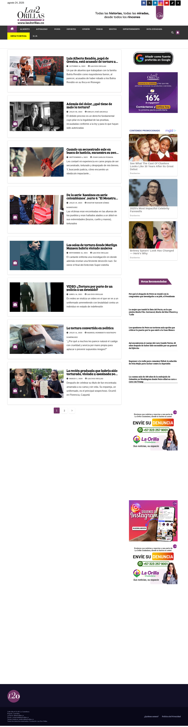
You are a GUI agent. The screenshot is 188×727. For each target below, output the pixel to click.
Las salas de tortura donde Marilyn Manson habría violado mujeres (92, 246)
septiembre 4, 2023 (78, 157)
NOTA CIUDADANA (154, 29)
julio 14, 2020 (76, 332)
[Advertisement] (153, 473)
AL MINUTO (25, 29)
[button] (172, 32)
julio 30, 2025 (76, 111)
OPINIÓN (86, 29)
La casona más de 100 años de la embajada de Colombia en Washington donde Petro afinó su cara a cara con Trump (153, 379)
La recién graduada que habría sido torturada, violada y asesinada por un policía (92, 373)
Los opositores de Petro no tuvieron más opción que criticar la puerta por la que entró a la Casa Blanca (152, 328)
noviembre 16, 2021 (78, 253)
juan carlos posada (103, 157)
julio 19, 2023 (76, 202)
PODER (57, 29)
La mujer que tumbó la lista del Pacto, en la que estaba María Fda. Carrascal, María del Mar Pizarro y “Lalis (153, 312)
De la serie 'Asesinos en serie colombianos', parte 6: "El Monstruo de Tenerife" (92, 198)
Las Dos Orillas (98, 66)
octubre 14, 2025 (77, 66)
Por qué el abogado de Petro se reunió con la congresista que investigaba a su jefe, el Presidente (152, 295)
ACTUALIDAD (41, 29)
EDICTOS (113, 29)
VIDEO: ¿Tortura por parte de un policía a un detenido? (90, 288)
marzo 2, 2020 (76, 378)
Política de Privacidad (171, 716)
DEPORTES (71, 29)
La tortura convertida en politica (90, 328)
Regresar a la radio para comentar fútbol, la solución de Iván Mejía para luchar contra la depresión (153, 362)
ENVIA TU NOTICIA (18, 36)
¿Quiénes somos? (151, 716)
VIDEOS (99, 29)
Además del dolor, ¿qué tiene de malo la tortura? (89, 105)
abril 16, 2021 (76, 294)
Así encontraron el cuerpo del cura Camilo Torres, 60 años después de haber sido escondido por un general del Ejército (153, 345)
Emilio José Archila (97, 111)
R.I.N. (35, 36)
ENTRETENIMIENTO (131, 29)
